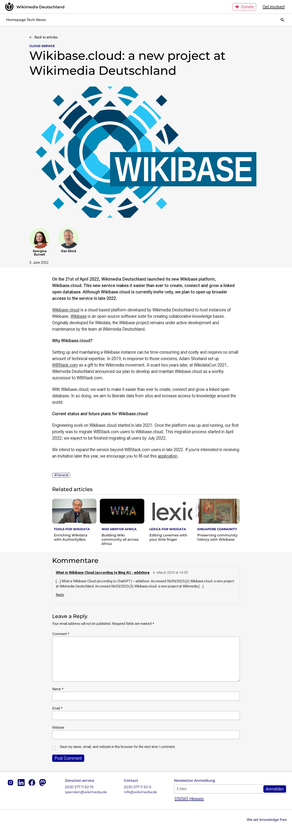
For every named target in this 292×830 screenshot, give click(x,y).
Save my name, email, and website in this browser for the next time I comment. (117, 747)
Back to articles (46, 37)
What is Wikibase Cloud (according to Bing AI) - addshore (103, 573)
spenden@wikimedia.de (86, 792)
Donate (247, 6)
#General (61, 475)
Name (57, 689)
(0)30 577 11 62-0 (137, 787)
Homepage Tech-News (26, 20)
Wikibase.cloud (65, 309)
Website (58, 728)
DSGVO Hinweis (189, 798)
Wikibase (79, 316)
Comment (60, 634)
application (167, 456)
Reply (60, 595)
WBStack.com (65, 365)
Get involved (274, 6)
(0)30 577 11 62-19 (79, 787)
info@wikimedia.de (140, 792)
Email (57, 708)
